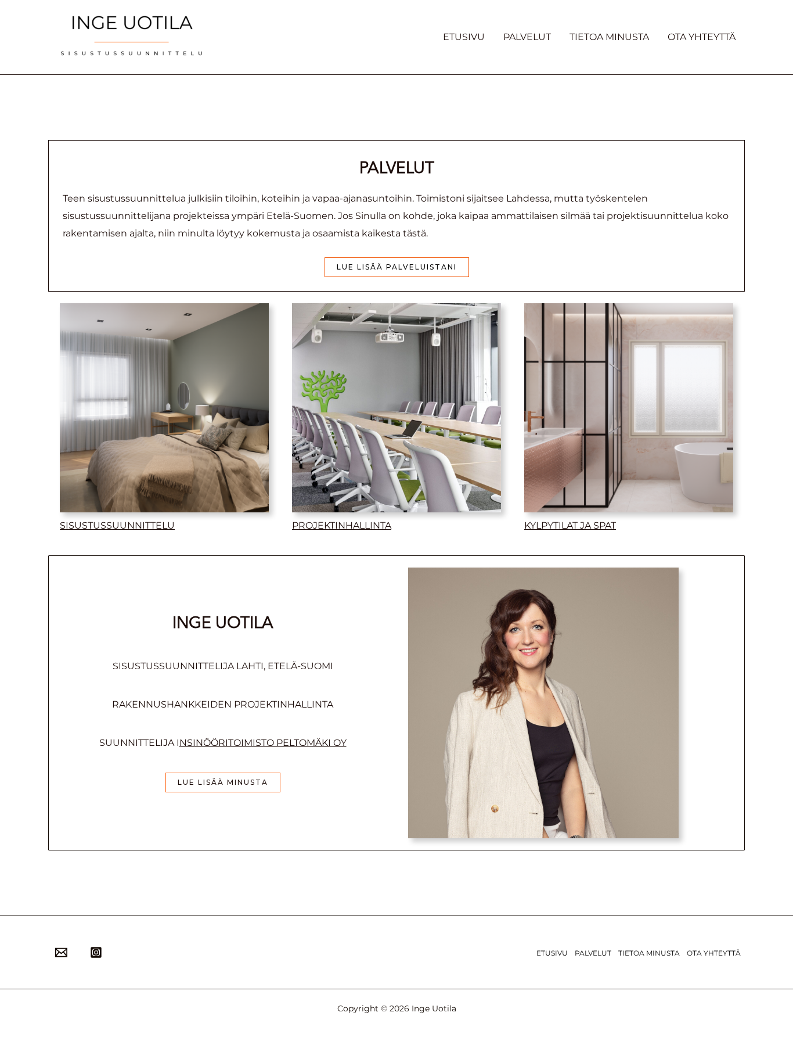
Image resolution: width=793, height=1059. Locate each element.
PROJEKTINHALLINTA (341, 525)
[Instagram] (96, 952)
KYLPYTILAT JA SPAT (570, 525)
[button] (397, 267)
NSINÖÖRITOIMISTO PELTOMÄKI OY (263, 742)
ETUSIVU (464, 36)
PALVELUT (527, 36)
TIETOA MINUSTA (609, 36)
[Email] (61, 952)
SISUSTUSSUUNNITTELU (117, 525)
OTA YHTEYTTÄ (702, 36)
